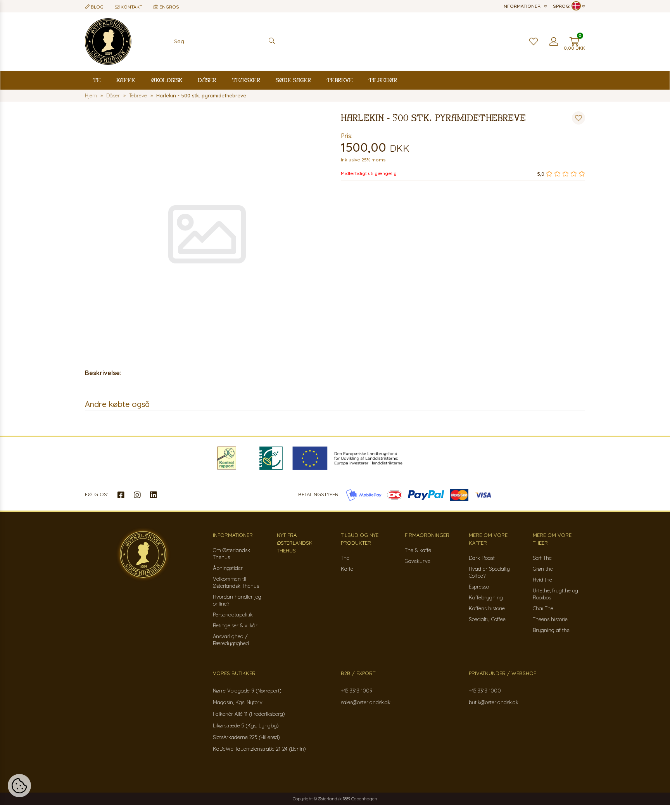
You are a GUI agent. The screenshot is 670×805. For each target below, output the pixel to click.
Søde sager (293, 80)
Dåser (207, 80)
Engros (168, 7)
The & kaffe (418, 550)
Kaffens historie (487, 608)
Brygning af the (551, 630)
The (345, 558)
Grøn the (543, 569)
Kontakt (130, 7)
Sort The (542, 558)
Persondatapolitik (233, 614)
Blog (97, 7)
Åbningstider (228, 568)
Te (97, 80)
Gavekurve (417, 561)
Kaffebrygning (486, 597)
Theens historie (550, 619)
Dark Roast (482, 558)
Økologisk (166, 80)
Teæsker (246, 80)
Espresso (479, 586)
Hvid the (542, 579)
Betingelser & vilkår (235, 625)
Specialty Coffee (487, 619)
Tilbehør (382, 80)
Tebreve (339, 80)
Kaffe (125, 80)
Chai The (543, 608)
